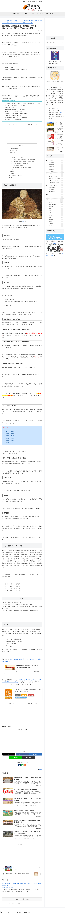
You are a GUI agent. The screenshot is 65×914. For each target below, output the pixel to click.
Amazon (24, 695)
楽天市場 (31, 695)
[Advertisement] (12, 134)
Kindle (17, 695)
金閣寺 (12, 171)
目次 (20, 145)
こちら (57, 108)
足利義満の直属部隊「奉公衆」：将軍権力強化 (23, 161)
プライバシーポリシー (18, 912)
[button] (28, 757)
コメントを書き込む (22, 899)
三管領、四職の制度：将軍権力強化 (21, 163)
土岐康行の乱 (14, 150)
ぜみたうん (56, 243)
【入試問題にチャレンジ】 (16, 175)
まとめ (11, 177)
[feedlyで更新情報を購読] (22, 765)
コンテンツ (4, 912)
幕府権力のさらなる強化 (17, 157)
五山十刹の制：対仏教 (18, 165)
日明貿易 (13, 173)
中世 (4, 726)
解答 (23, 598)
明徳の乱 (13, 152)
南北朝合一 (13, 154)
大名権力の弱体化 (14, 148)
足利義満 (9, 726)
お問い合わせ (27, 912)
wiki (23, 221)
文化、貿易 (13, 169)
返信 (40, 894)
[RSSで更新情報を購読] (25, 765)
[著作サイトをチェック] (19, 765)
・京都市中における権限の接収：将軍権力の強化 (24, 159)
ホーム (10, 912)
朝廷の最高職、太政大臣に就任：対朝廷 (22, 167)
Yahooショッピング (20, 697)
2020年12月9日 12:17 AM (7, 887)
